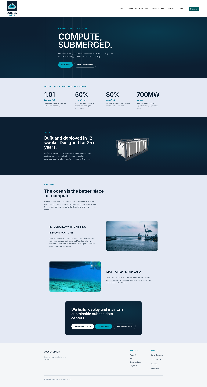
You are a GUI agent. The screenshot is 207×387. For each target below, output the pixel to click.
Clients (171, 8)
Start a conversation (85, 65)
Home (120, 8)
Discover (194, 9)
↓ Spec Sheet (103, 326)
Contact (181, 8)
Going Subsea (158, 8)
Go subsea (65, 65)
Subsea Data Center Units (137, 8)
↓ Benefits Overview (82, 326)
